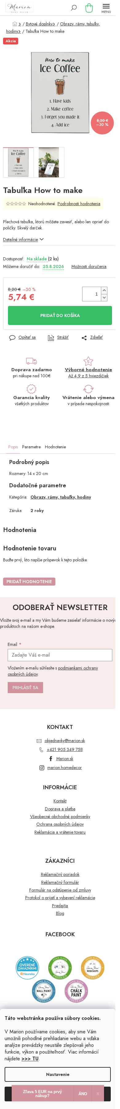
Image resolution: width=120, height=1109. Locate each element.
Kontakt (60, 801)
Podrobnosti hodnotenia (79, 204)
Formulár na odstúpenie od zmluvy (60, 890)
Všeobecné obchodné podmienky (60, 817)
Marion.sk (64, 759)
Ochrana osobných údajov (60, 824)
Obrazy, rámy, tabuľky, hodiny (60, 497)
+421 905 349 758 (65, 749)
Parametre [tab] (31, 447)
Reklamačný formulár (60, 882)
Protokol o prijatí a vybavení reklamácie (60, 898)
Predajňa (60, 906)
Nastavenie (58, 1074)
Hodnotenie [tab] (55, 447)
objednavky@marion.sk (65, 740)
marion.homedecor (64, 767)
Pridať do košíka (60, 315)
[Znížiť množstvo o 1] (104, 297)
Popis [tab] (13, 447)
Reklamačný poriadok (60, 874)
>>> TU (30, 1058)
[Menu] (106, 8)
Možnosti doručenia (88, 267)
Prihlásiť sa (25, 688)
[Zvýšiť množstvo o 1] (104, 290)
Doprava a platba (60, 809)
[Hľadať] (74, 8)
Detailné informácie (20, 239)
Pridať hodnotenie (29, 582)
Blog (60, 913)
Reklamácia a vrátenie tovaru (60, 832)
